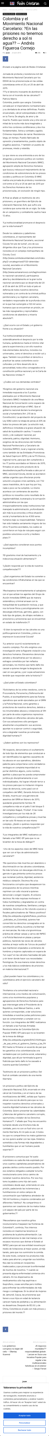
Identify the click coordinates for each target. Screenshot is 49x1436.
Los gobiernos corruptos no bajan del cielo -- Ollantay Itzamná (13, 1350)
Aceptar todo (24, 1415)
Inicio (5, 10)
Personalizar (24, 1423)
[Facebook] (5, 59)
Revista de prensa (16, 10)
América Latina (31, 10)
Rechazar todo (24, 1430)
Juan (8, 53)
